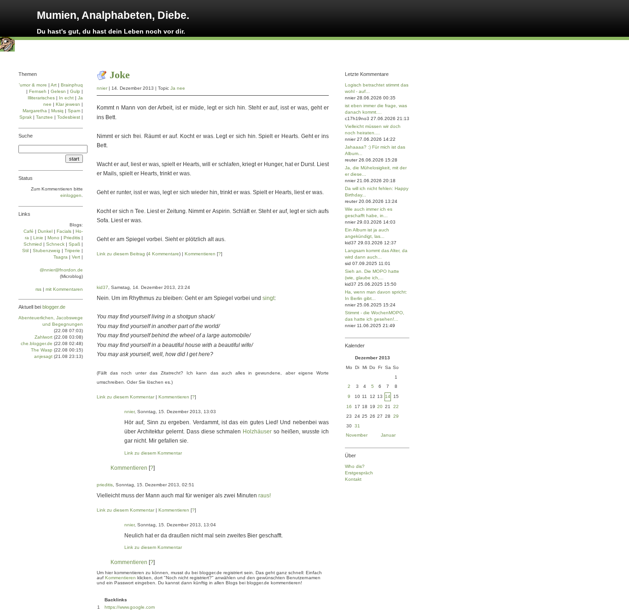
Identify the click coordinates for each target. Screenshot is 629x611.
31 (357, 425)
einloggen (71, 195)
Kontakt (353, 479)
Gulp (75, 91)
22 (396, 406)
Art (54, 84)
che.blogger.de (36, 343)
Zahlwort (43, 337)
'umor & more (33, 84)
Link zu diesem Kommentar (125, 396)
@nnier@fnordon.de (61, 269)
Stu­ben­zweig (46, 250)
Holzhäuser (257, 431)
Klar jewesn (68, 104)
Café (28, 231)
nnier (102, 88)
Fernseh (38, 91)
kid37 (102, 287)
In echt (66, 97)
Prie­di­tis (72, 237)
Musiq (57, 110)
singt (268, 298)
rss (38, 289)
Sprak (25, 117)
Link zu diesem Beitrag (121, 253)
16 (349, 406)
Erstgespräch (359, 472)
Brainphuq (72, 84)
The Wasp (41, 349)
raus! (264, 495)
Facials (64, 231)
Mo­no (53, 237)
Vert (76, 256)
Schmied (32, 244)
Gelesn (58, 91)
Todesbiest (68, 117)
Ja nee (177, 88)
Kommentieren (200, 253)
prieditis (105, 484)
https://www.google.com (130, 607)
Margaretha (35, 110)
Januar (388, 435)
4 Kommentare (163, 253)
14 (387, 396)
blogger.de (53, 307)
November (356, 435)
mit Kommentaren (64, 289)
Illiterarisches (41, 97)
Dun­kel (45, 231)
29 (396, 416)
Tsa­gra (60, 256)
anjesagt (43, 356)
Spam (74, 110)
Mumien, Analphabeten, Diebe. (113, 15)
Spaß (74, 244)
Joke (120, 75)
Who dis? (355, 466)
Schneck (55, 244)
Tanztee (44, 117)
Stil (25, 250)
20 (380, 406)
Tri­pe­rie (72, 250)
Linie (38, 237)
